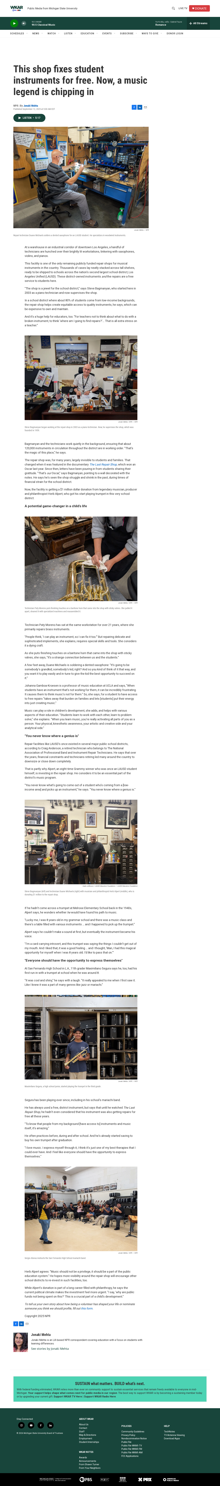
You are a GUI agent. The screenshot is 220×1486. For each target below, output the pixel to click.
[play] (14, 23)
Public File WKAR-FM (131, 1449)
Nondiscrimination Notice (134, 1438)
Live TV (183, 8)
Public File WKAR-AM (132, 1452)
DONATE (201, 8)
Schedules (17, 33)
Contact (83, 1428)
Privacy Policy (128, 1435)
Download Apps (172, 1438)
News (35, 33)
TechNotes (169, 1431)
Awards (83, 1457)
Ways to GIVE (150, 33)
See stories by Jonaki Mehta (50, 1349)
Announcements (87, 1461)
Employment (85, 1438)
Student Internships (89, 1442)
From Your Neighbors (89, 1468)
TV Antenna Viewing (174, 1435)
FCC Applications (130, 1456)
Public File (126, 1442)
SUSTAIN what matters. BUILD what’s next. (110, 1383)
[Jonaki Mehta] (20, 1342)
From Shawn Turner (89, 1464)
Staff (82, 1431)
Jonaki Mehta (31, 105)
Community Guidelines (132, 1431)
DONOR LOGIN (175, 33)
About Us (83, 1424)
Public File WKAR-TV (131, 1445)
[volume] (24, 23)
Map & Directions (87, 1435)
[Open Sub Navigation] (27, 33)
